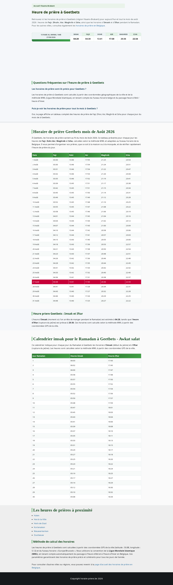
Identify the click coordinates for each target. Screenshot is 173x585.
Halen (36, 515)
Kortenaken (39, 527)
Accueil (37, 6)
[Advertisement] (86, 61)
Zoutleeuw (39, 535)
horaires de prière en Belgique (90, 25)
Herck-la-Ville (40, 519)
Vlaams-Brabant (47, 6)
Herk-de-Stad (40, 523)
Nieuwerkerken (41, 531)
